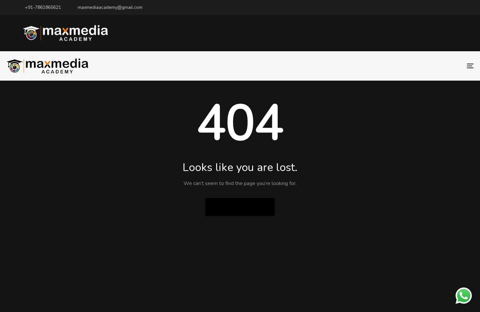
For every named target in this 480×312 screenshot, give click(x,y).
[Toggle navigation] (395, 66)
